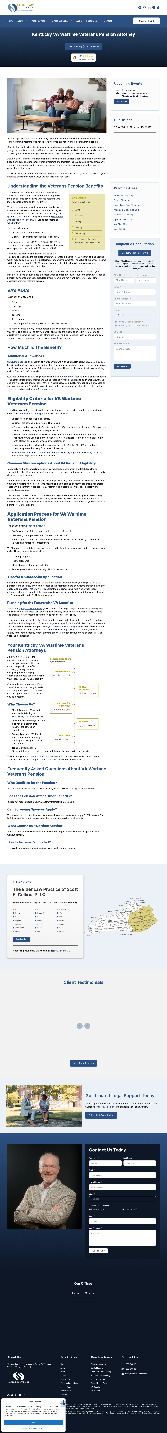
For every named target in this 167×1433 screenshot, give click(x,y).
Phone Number (121, 298)
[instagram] (153, 7)
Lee (38, 931)
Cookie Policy (27, 1428)
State (117, 310)
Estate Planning (122, 200)
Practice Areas (37, 21)
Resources (91, 21)
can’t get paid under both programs (61, 626)
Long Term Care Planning (127, 205)
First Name (119, 275)
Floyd (61, 921)
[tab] (76, 1293)
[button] (62, 1402)
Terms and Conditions (69, 1383)
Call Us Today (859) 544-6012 (83, 46)
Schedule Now (21, 939)
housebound (65, 376)
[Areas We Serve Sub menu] (71, 21)
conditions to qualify (30, 413)
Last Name (141, 275)
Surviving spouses (17, 362)
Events (79, 21)
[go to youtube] (144, 7)
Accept (33, 1422)
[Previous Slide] (80, 1026)
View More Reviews (83, 1063)
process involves (35, 525)
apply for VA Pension (30, 608)
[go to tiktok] (158, 7)
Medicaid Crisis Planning (126, 210)
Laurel (17, 931)
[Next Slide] (87, 1026)
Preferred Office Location (127, 321)
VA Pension (120, 229)
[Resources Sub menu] (99, 21)
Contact (108, 21)
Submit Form (122, 366)
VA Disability (120, 224)
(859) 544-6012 (146, 21)
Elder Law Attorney (124, 195)
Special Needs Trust (124, 219)
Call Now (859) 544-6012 (135, 253)
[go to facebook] (139, 7)
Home (10, 21)
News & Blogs (66, 1372)
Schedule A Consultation (101, 1115)
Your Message (121, 343)
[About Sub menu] (26, 21)
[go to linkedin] (149, 7)
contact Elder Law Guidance (44, 756)
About (20, 21)
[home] (23, 7)
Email (116, 287)
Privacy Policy (38, 1428)
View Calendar (121, 101)
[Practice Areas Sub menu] (47, 21)
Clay (39, 917)
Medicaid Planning (123, 214)
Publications (65, 1379)
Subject (118, 332)
